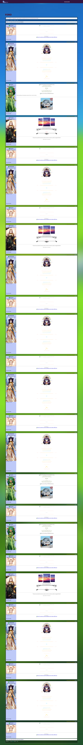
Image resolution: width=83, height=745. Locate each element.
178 (14, 20)
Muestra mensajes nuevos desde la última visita (22, 18)
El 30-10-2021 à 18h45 (72, 355)
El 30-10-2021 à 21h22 (72, 680)
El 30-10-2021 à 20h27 (72, 621)
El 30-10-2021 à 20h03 (72, 603)
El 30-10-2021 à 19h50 (72, 554)
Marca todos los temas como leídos (33, 18)
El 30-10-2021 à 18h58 (72, 432)
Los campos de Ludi (12, 739)
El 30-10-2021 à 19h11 (72, 473)
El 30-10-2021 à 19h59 (72, 572)
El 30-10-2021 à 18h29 (72, 254)
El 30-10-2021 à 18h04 (72, 83)
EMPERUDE (11, 43)
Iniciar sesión (67, 1)
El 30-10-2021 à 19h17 (72, 504)
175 (10, 20)
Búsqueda (14, 18)
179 (15, 20)
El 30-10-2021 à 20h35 (72, 662)
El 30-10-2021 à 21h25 (72, 721)
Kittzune (11, 25)
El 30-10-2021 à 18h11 (72, 116)
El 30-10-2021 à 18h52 (72, 373)
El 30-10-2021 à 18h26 (72, 206)
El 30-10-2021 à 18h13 (72, 165)
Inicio (7, 18)
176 (11, 20)
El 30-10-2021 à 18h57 (72, 414)
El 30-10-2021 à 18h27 (72, 224)
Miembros (10, 18)
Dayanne (11, 117)
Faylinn (11, 84)
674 (17, 20)
